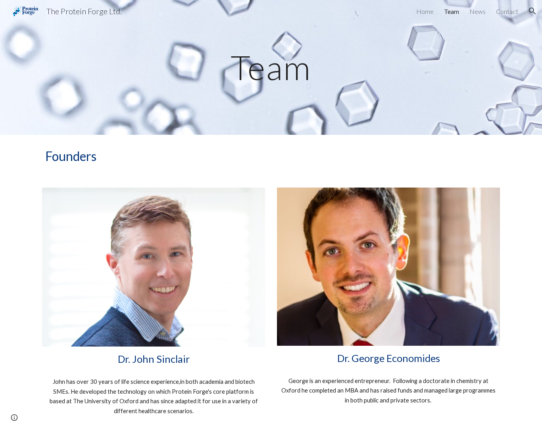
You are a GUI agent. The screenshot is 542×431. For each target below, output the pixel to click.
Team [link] (451, 11)
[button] (532, 11)
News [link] (477, 11)
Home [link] (425, 11)
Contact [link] (507, 11)
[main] (271, 67)
